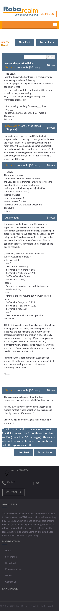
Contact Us (10, 582)
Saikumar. (10, 67)
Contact (11, 482)
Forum (8, 575)
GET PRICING (47, 14)
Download (10, 563)
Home (8, 551)
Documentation (13, 569)
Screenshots (11, 557)
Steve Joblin (12, 126)
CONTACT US (13, 492)
